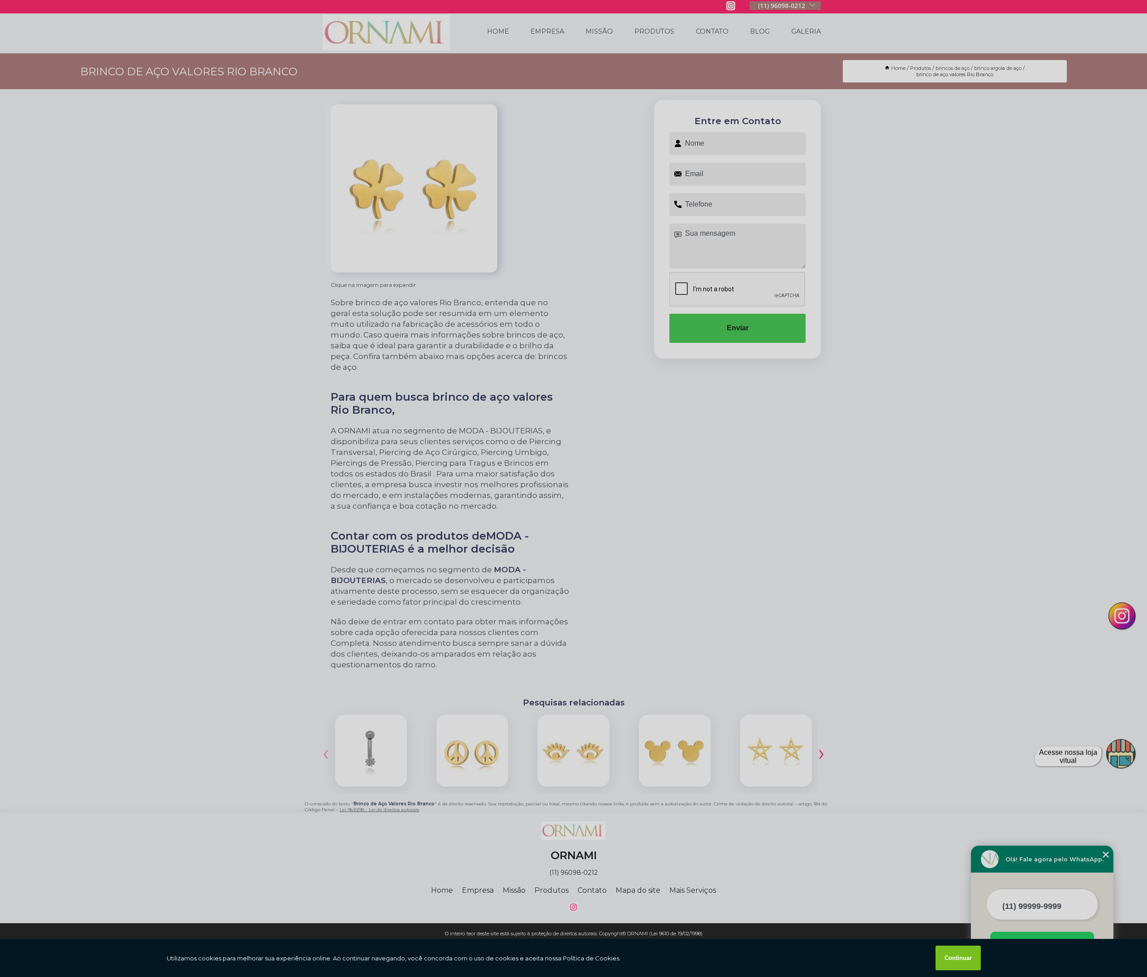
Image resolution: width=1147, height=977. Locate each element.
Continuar (958, 958)
